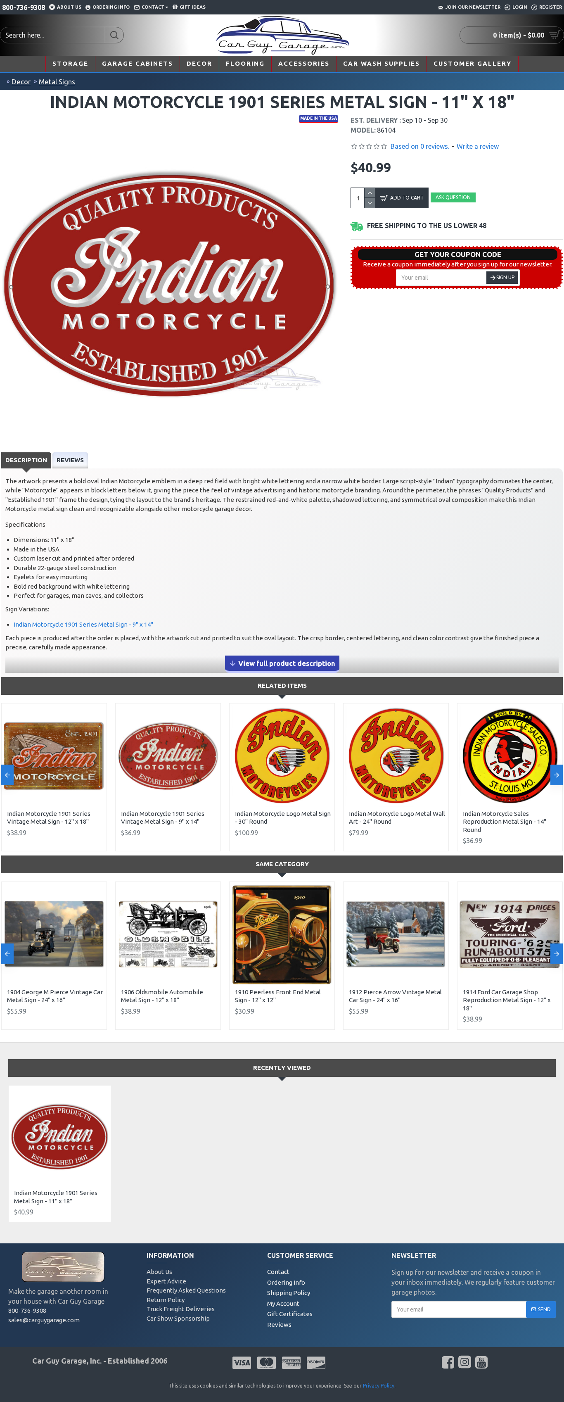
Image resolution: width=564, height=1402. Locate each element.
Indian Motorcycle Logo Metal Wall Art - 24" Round (397, 817)
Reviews (70, 459)
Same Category (282, 863)
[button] (7, 775)
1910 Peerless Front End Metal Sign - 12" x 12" (278, 996)
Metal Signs (57, 82)
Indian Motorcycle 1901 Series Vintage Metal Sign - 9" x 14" (162, 817)
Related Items (282, 685)
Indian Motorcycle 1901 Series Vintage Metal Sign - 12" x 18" (48, 817)
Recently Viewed (282, 1067)
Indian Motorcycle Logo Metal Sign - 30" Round (283, 817)
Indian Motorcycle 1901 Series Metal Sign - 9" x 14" (83, 624)
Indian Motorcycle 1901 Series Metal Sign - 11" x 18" (55, 1197)
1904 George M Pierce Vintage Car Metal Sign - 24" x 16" (55, 996)
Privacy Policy (378, 1385)
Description (26, 459)
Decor (21, 82)
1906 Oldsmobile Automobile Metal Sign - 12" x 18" (162, 996)
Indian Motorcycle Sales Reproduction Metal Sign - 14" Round (504, 821)
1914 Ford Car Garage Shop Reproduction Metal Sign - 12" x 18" (507, 1000)
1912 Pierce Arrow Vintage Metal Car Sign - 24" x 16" (395, 996)
